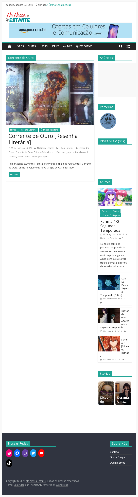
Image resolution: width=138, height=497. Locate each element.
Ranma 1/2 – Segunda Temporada (111, 226)
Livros (20, 46)
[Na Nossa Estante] (10, 46)
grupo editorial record (77, 152)
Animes (67, 46)
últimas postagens (39, 156)
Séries (55, 46)
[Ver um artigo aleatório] (128, 46)
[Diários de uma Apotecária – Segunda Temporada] (109, 309)
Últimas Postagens (49, 129)
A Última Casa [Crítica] (58, 4)
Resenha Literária (28, 129)
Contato (114, 451)
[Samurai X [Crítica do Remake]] (109, 338)
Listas (43, 46)
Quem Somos (84, 46)
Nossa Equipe (117, 457)
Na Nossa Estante (45, 148)
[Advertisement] (118, 80)
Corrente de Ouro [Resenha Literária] (43, 139)
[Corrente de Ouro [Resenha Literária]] (50, 65)
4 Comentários (66, 148)
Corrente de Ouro (24, 152)
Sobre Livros (24, 156)
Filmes (32, 46)
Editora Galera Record (44, 152)
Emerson (61, 152)
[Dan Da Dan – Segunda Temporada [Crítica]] (109, 277)
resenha (12, 156)
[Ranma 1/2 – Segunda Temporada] (115, 189)
